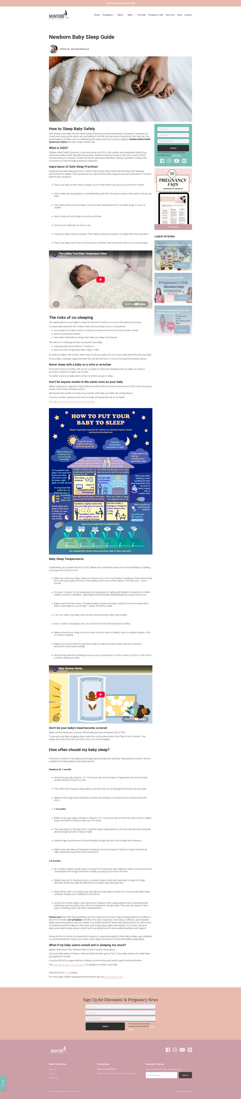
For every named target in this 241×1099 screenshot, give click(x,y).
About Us (52, 1069)
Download (173, 227)
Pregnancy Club (155, 14)
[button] (109, 15)
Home (97, 14)
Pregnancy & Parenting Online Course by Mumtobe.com (117, 1073)
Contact (188, 14)
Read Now (182, 265)
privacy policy (176, 155)
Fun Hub (141, 14)
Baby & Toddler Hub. (113, 976)
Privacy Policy (53, 1078)
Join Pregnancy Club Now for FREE (120, 3)
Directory (170, 14)
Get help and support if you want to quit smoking (71, 401)
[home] (59, 14)
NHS (67, 972)
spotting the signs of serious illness (69, 964)
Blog (179, 14)
